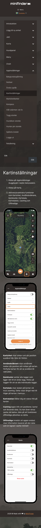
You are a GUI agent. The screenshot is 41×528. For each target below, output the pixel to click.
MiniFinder (30, 514)
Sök (5, 156)
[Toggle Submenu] (33, 23)
